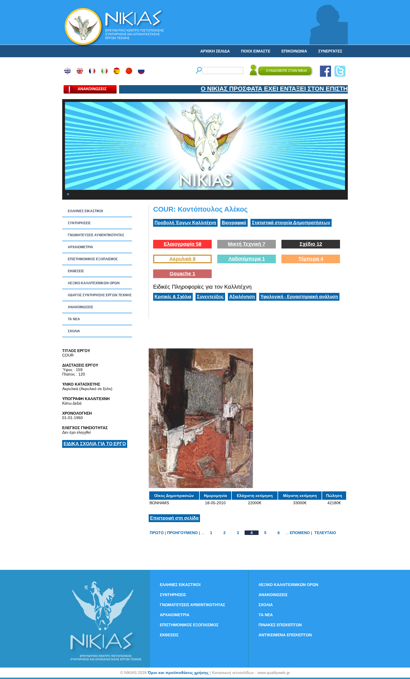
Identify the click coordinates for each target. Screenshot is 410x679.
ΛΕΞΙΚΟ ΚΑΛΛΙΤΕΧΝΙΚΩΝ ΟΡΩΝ (94, 283)
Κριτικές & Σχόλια (173, 296)
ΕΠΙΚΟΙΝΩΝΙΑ (294, 51)
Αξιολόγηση (242, 296)
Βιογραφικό (234, 222)
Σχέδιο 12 (311, 244)
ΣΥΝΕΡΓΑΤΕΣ (330, 51)
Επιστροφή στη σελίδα (174, 518)
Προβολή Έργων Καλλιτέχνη (185, 222)
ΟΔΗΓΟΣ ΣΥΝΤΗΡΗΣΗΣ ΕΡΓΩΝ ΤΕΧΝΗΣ (100, 295)
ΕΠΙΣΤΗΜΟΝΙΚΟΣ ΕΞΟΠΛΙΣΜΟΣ (93, 259)
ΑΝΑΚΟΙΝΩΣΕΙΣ (80, 307)
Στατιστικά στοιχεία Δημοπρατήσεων (291, 222)
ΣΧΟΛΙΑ (74, 331)
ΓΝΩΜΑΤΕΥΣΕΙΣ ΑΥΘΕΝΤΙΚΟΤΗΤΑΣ (96, 235)
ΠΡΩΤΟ (157, 532)
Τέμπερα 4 (310, 259)
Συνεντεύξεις (210, 296)
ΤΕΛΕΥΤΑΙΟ (325, 532)
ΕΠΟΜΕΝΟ (300, 532)
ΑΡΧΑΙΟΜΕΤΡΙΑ (80, 247)
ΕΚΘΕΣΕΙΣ (76, 271)
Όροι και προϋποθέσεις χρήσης (178, 672)
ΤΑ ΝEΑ (74, 319)
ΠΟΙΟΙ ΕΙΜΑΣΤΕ (255, 51)
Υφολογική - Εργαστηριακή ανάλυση (299, 296)
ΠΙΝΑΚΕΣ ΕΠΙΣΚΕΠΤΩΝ (280, 625)
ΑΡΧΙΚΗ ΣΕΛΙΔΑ (215, 51)
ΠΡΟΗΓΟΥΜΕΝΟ (182, 532)
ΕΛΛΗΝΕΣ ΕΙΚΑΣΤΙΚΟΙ (85, 211)
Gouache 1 (182, 273)
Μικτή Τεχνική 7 (246, 244)
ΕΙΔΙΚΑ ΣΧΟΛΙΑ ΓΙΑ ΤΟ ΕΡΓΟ (95, 443)
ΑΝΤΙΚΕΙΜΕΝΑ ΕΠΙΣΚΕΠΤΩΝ (285, 635)
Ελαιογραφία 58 (182, 244)
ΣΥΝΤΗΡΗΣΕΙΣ (79, 223)
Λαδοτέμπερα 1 (246, 259)
